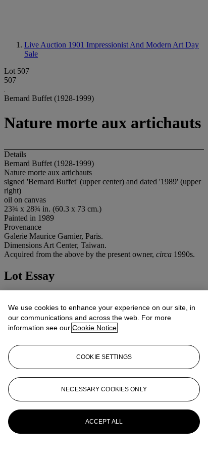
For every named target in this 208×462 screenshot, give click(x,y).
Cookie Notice (94, 328)
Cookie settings (104, 357)
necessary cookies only (104, 389)
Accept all (104, 421)
